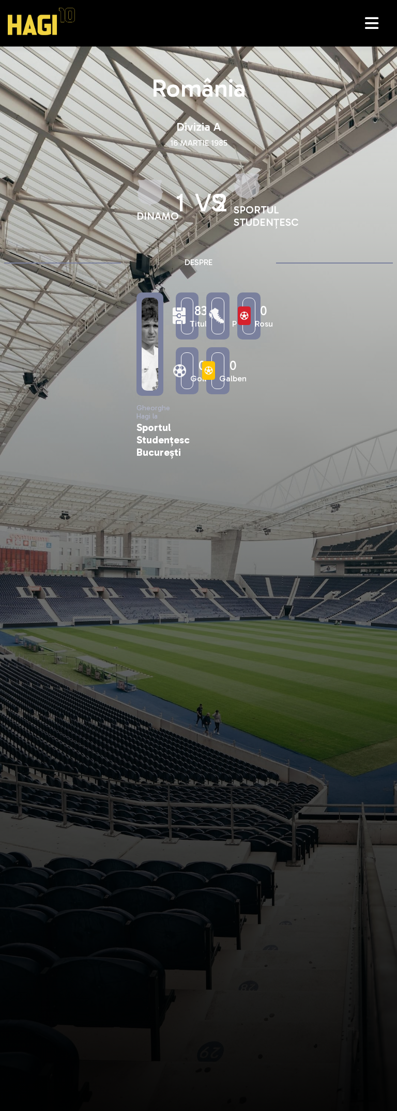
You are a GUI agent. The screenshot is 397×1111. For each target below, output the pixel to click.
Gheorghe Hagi (41, 21)
